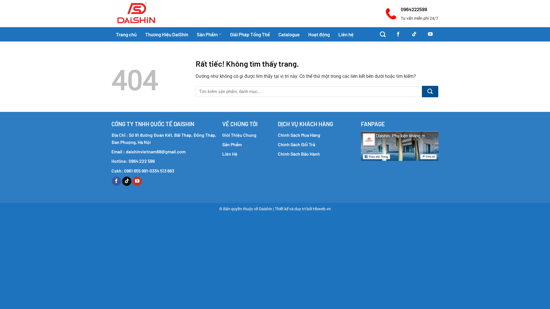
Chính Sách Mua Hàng (299, 135)
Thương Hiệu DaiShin (166, 34)
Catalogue (289, 34)
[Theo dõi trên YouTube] (430, 34)
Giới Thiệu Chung (239, 135)
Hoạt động (319, 34)
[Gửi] (430, 91)
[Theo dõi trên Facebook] (398, 34)
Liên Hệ (229, 154)
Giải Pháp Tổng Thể (250, 34)
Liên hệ (345, 34)
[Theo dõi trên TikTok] (414, 34)
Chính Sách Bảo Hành (299, 154)
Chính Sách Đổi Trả (296, 144)
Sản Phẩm (207, 34)
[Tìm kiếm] (383, 34)
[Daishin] (148, 13)
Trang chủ (126, 34)
